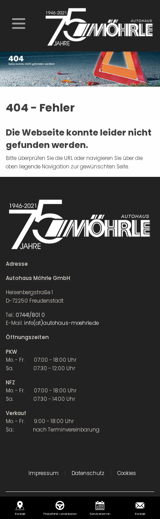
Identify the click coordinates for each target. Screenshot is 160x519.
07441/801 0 (30, 315)
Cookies (126, 473)
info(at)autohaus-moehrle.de (61, 323)
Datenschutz (88, 473)
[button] (18, 22)
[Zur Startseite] (98, 26)
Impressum (43, 473)
